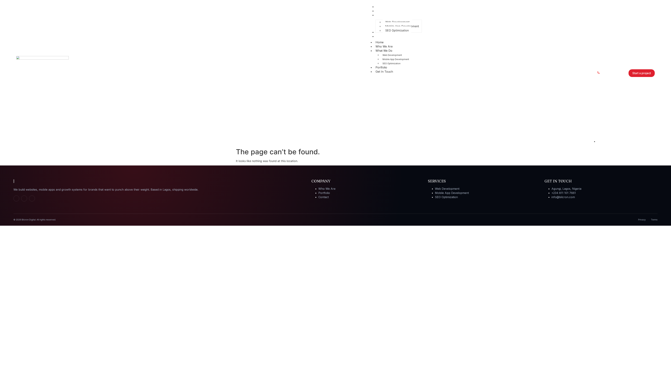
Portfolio (381, 67)
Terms (654, 219)
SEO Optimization (392, 63)
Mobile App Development (396, 59)
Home (380, 42)
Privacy (642, 219)
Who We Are (384, 46)
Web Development (392, 55)
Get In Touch (384, 71)
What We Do (384, 50)
